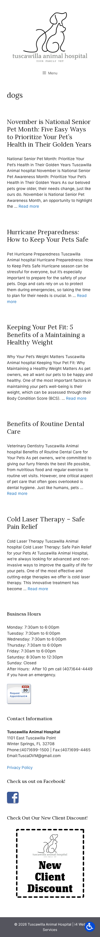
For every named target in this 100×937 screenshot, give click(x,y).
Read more (29, 206)
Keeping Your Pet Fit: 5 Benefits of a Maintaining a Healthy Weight (46, 334)
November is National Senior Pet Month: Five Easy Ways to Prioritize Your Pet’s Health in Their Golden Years (49, 133)
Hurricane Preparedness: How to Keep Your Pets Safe (47, 235)
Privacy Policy (20, 767)
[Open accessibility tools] (89, 926)
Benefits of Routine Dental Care (45, 427)
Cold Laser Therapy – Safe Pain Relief (46, 523)
